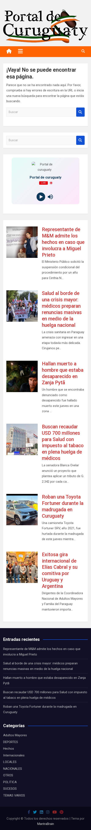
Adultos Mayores (15, 735)
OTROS (8, 775)
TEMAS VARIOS (14, 795)
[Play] (40, 196)
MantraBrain (45, 824)
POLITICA (10, 782)
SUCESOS (10, 789)
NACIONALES (12, 769)
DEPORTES (10, 742)
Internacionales (14, 755)
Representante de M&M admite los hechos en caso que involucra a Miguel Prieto (63, 242)
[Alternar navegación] (20, 51)
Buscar (80, 112)
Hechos (8, 748)
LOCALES (10, 762)
